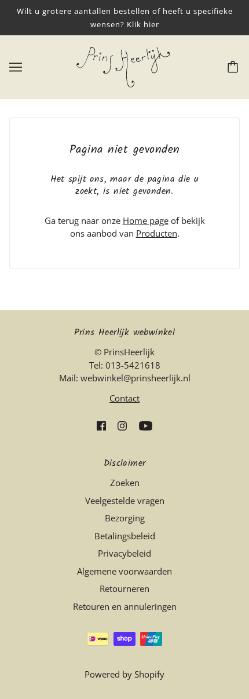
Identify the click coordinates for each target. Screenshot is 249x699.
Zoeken (125, 482)
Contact (124, 398)
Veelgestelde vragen (124, 500)
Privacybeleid (124, 553)
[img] (101, 425)
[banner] (123, 66)
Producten (156, 233)
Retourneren (124, 588)
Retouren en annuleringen (125, 606)
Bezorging (125, 518)
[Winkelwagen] (234, 67)
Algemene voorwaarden (124, 571)
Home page (146, 220)
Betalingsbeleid (124, 536)
